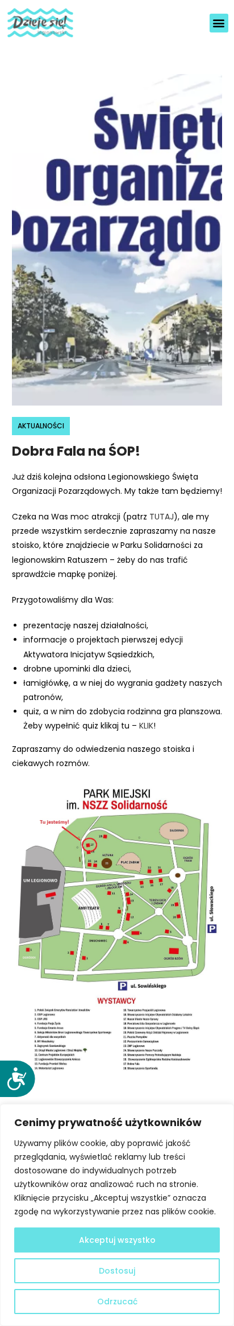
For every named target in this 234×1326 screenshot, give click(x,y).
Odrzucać (117, 1301)
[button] (219, 23)
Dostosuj (117, 1270)
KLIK (146, 725)
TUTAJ (161, 516)
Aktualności (41, 426)
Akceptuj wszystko (117, 1240)
